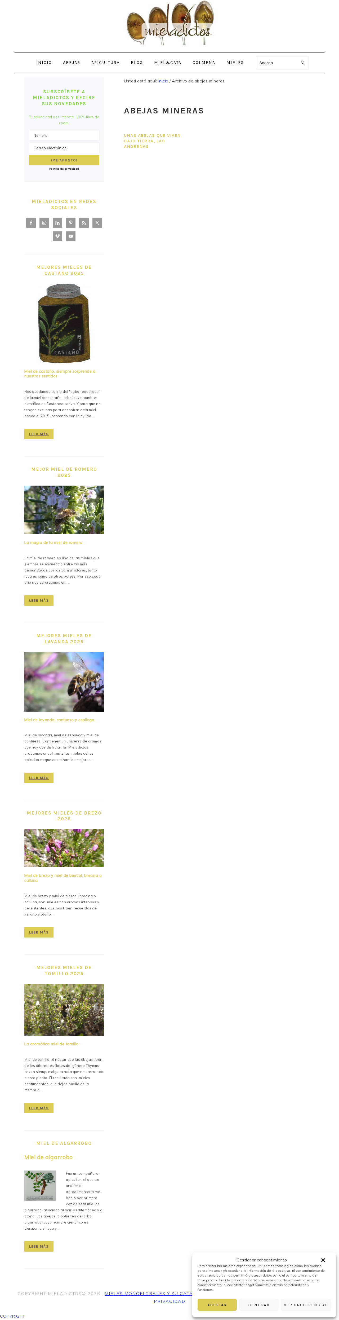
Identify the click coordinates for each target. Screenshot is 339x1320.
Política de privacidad (64, 168)
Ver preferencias (306, 1305)
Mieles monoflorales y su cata (149, 1293)
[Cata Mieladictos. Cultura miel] (169, 48)
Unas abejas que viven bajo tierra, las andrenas (152, 141)
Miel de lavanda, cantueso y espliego (59, 720)
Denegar (259, 1305)
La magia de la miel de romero (53, 542)
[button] (323, 1260)
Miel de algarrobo (48, 1157)
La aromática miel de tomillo (51, 1044)
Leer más (39, 434)
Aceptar (217, 1305)
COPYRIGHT (12, 1316)
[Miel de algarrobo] (40, 1187)
